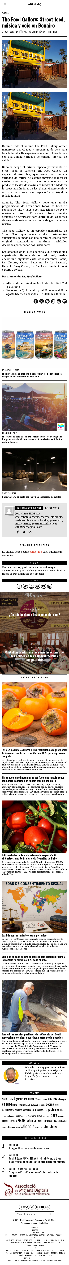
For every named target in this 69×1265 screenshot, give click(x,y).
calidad (7, 1104)
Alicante (32, 1099)
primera (14, 1120)
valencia (27, 1126)
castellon (21, 1104)
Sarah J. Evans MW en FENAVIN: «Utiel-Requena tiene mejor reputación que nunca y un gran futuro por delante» (37, 1160)
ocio (44, 1116)
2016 (4, 1099)
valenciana (39, 1127)
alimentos (53, 1099)
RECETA (21, 1120)
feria (45, 1110)
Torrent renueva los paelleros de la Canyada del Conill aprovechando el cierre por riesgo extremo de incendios (32, 1036)
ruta (55, 1120)
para (54, 1115)
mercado (32, 1116)
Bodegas (62, 1099)
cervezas (42, 1105)
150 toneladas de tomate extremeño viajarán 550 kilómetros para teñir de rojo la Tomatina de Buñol (29, 857)
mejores (24, 1116)
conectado (35, 551)
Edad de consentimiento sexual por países (25, 935)
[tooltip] (36, 301)
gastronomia (55, 1109)
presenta (6, 1120)
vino (46, 1126)
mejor (18, 1116)
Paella (48, 1116)
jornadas (5, 1116)
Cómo (35, 1110)
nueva (39, 1116)
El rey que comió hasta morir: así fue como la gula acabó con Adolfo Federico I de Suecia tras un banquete (33, 779)
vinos (53, 1126)
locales (12, 1116)
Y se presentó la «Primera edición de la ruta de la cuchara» (33, 1174)
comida (57, 1104)
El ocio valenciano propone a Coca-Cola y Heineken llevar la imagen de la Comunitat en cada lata (32, 375)
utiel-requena (13, 1127)
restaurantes (45, 1120)
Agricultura (20, 1098)
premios (61, 1116)
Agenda (5, 13)
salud (64, 1121)
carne (14, 1104)
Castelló (27, 1105)
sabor (60, 1120)
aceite (10, 1099)
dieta (40, 1109)
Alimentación (42, 1099)
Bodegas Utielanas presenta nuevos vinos (29, 1148)
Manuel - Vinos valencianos (22, 1169)
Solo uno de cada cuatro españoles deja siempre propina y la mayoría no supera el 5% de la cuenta (33, 958)
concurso (27, 1109)
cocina (50, 1104)
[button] (50, 1214)
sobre (4, 1127)
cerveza (34, 1104)
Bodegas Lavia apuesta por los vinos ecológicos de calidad (31, 497)
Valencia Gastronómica (34, 32)
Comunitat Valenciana (12, 1109)
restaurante (32, 1120)
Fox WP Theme (50, 1220)
